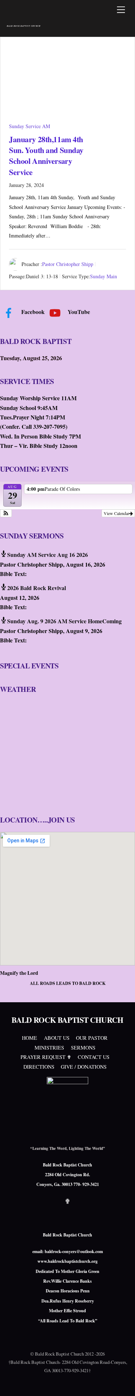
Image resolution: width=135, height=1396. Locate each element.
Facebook (32, 311)
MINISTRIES (49, 1047)
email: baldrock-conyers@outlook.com (67, 1251)
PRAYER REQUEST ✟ (46, 1056)
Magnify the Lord (19, 973)
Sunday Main (103, 276)
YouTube (78, 311)
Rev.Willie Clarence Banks (67, 1281)
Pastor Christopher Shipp (67, 264)
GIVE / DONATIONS (84, 1066)
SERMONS (83, 1047)
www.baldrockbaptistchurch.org (67, 1261)
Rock (90, 1321)
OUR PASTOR (92, 1037)
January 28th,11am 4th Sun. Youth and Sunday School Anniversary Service (46, 156)
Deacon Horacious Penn (68, 1291)
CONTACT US (93, 1056)
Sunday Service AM (29, 126)
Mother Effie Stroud (67, 1311)
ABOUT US (56, 1037)
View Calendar (116, 513)
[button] (6, 513)
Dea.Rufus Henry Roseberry (67, 1301)
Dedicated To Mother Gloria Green (67, 1271)
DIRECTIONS (38, 1066)
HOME (29, 1037)
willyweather (43, 798)
